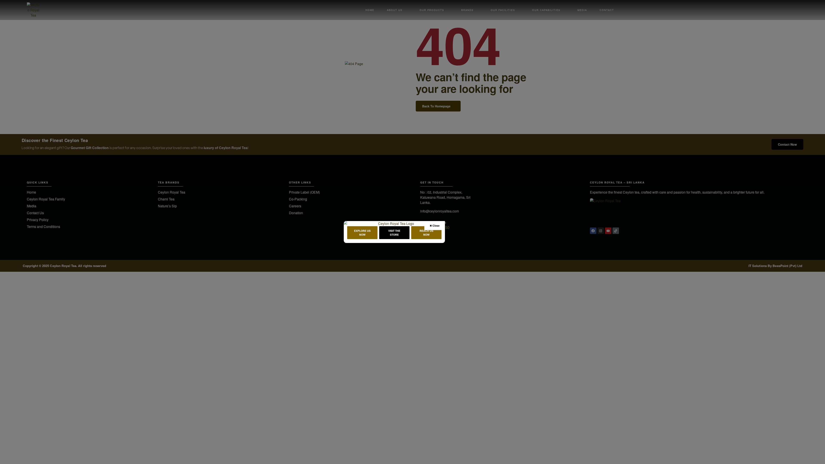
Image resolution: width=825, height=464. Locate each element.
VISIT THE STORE (394, 233)
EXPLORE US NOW (362, 233)
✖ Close (435, 225)
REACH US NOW (426, 233)
